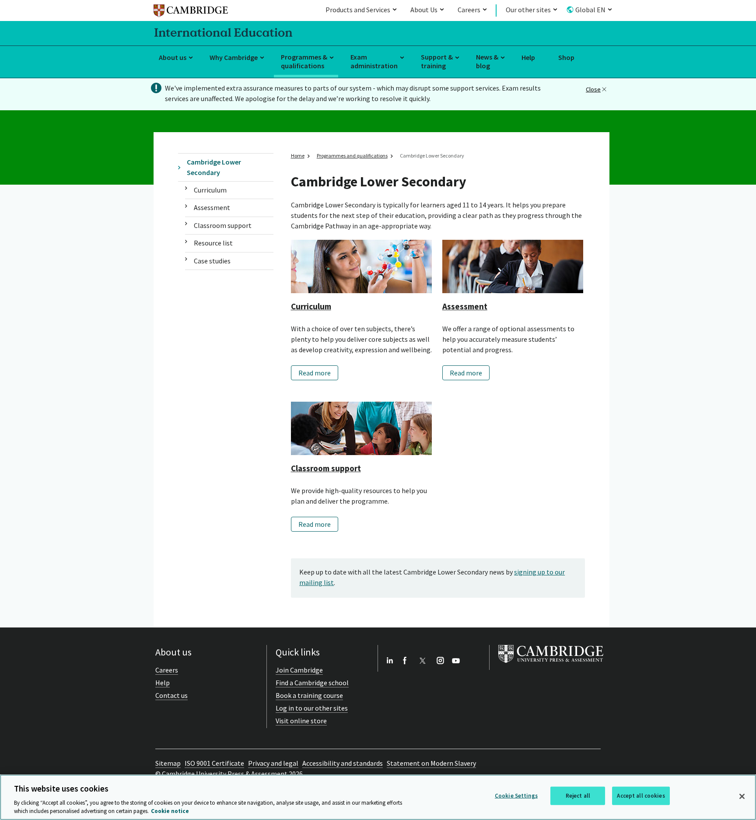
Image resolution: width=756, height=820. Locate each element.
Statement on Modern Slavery (431, 763)
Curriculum (210, 190)
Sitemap (168, 763)
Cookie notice (170, 811)
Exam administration (374, 61)
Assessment (212, 207)
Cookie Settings (516, 795)
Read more (314, 372)
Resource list (213, 242)
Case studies (212, 260)
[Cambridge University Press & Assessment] (550, 664)
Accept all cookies (641, 795)
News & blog (487, 61)
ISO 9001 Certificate (214, 763)
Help (528, 57)
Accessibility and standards (342, 763)
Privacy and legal (273, 763)
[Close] (742, 796)
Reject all (578, 795)
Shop (566, 57)
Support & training (437, 61)
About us (172, 57)
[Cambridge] (191, 12)
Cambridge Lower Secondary (214, 167)
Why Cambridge (234, 57)
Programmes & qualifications (304, 61)
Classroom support (223, 225)
